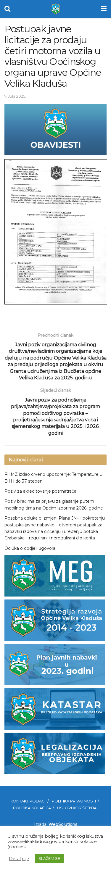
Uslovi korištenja (76, 807)
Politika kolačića (32, 807)
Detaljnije (19, 858)
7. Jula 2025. (15, 96)
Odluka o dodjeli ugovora (29, 548)
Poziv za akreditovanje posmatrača (40, 491)
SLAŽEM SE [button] (49, 858)
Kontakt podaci (28, 801)
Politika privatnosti (74, 801)
